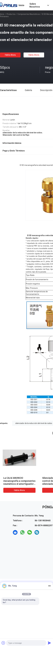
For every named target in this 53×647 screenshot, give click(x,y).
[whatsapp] (22, 532)
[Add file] (3, 643)
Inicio (2, 14)
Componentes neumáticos (28, 14)
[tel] (44, 532)
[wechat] (29, 532)
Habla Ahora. (10, 55)
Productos (11, 14)
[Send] (49, 643)
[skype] (36, 532)
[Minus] (49, 585)
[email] (15, 532)
